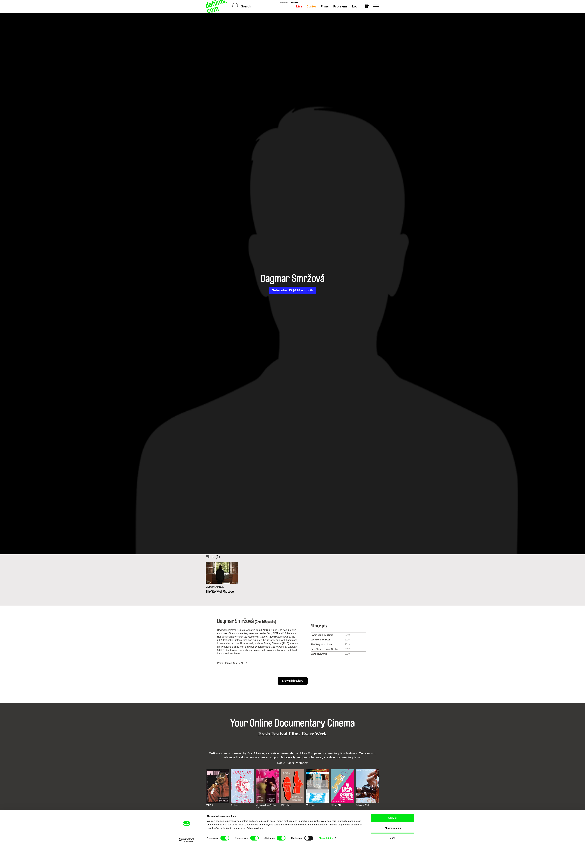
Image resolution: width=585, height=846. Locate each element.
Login (356, 6)
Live (299, 6)
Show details (326, 838)
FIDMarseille (311, 805)
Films (325, 6)
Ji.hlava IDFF (336, 805)
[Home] (217, 6)
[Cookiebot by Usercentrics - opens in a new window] (186, 840)
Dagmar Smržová (214, 586)
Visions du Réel (362, 805)
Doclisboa (235, 805)
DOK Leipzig (286, 805)
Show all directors (292, 680)
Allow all (392, 818)
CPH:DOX (210, 805)
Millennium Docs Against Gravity (266, 806)
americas (284, 2)
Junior (311, 6)
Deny (392, 838)
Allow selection (393, 828)
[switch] (254, 838)
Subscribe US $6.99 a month (292, 290)
